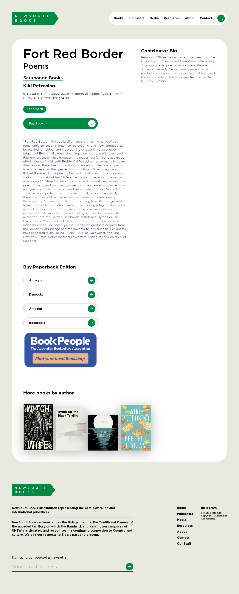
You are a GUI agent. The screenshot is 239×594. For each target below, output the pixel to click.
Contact (206, 18)
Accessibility (208, 519)
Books (118, 18)
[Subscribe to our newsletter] (129, 566)
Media (154, 18)
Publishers (136, 18)
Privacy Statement (212, 513)
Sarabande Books (43, 78)
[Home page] (35, 18)
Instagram (209, 508)
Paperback (35, 109)
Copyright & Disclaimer (214, 516)
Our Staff (184, 544)
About (190, 18)
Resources (172, 18)
